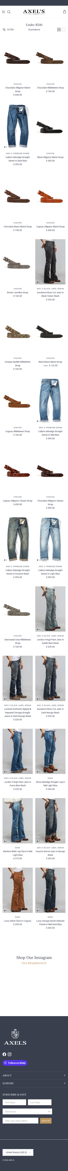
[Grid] (59, 29)
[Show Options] (49, 1111)
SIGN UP (46, 1120)
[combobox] (26, 1111)
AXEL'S (11, 1160)
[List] (63, 29)
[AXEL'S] (34, 11)
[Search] (10, 11)
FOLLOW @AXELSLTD (34, 963)
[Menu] (3, 11)
